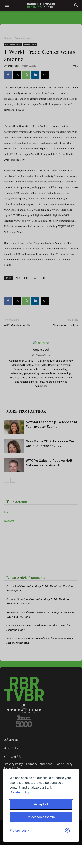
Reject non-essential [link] (41, 817)
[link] (19, 830)
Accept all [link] (41, 804)
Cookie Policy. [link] (20, 792)
